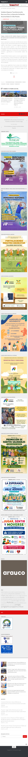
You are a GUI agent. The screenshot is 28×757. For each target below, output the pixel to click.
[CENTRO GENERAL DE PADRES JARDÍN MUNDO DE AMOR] (14, 554)
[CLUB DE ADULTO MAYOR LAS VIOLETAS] (14, 351)
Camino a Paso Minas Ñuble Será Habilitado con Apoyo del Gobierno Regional (6, 100)
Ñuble (21, 607)
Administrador (6, 19)
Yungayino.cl (4, 2)
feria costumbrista (19, 599)
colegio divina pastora (15, 595)
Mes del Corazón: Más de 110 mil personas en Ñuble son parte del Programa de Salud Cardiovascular (16, 685)
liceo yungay (16, 600)
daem (4, 597)
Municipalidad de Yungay (10, 82)
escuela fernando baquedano (7, 599)
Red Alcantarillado (18, 82)
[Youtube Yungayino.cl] (24, 114)
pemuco (21, 602)
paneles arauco (17, 602)
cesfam (22, 593)
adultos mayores (4, 592)
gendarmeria (6, 600)
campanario (11, 594)
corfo (2, 597)
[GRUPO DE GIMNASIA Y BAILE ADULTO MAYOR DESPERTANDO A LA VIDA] (14, 230)
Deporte (7, 597)
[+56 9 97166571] (26, 114)
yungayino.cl (17, 84)
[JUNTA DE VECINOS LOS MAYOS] (14, 309)
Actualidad (3, 8)
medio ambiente (22, 600)
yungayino (12, 84)
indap (12, 600)
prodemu (25, 602)
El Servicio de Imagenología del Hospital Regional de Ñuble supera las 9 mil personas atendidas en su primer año (16, 692)
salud (2, 605)
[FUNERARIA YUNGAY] (14, 147)
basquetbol (16, 592)
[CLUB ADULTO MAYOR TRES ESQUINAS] (14, 184)
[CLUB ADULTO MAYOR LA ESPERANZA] (14, 510)
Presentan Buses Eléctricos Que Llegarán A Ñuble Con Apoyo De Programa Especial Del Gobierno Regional (19, 101)
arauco (12, 592)
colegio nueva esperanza (23, 595)
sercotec (5, 604)
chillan (24, 593)
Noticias (9, 8)
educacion (22, 597)
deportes (11, 597)
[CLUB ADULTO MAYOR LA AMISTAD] (14, 271)
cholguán (3, 595)
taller (10, 604)
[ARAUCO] (14, 585)
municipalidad (4, 602)
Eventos (14, 599)
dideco (18, 597)
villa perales (3, 84)
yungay (8, 84)
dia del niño (15, 597)
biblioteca (19, 592)
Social (13, 8)
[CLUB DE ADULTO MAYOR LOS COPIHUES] (14, 392)
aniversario (9, 592)
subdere (24, 82)
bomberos (6, 593)
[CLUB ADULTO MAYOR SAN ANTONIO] (14, 429)
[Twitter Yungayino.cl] (22, 114)
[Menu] (26, 1)
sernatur (8, 604)
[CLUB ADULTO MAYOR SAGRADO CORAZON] (14, 473)
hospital (9, 600)
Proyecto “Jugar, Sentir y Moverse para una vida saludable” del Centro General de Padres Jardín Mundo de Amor (16, 671)
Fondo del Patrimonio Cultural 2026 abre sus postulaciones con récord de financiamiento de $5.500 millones (16, 664)
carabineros (17, 594)
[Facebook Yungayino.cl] (19, 114)
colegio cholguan (8, 595)
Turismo (13, 604)
